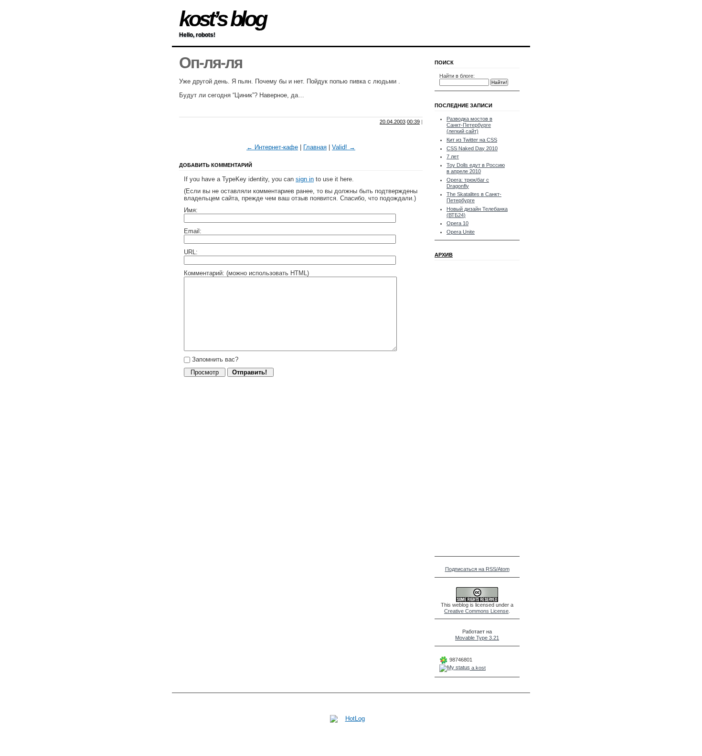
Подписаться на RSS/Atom (477, 569)
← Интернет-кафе (272, 147)
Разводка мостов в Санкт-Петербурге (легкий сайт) (469, 125)
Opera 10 (457, 223)
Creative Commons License (476, 611)
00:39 (413, 121)
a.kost (478, 668)
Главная (315, 147)
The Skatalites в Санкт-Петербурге (474, 197)
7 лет (453, 156)
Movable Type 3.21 (477, 638)
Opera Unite (461, 232)
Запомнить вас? (214, 359)
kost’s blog (222, 19)
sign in (305, 179)
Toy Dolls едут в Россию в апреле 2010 (476, 168)
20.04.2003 (392, 121)
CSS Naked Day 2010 (472, 148)
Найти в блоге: (457, 76)
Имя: (191, 210)
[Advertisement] (291, 108)
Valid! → (343, 147)
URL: (191, 252)
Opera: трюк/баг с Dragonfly (468, 183)
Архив (444, 255)
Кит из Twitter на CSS (472, 140)
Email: (193, 231)
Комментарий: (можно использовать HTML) (246, 273)
